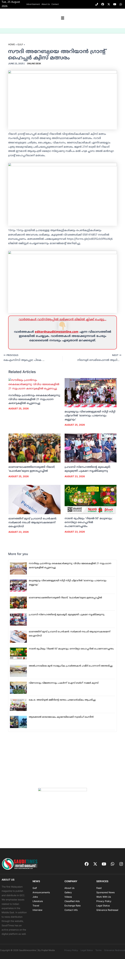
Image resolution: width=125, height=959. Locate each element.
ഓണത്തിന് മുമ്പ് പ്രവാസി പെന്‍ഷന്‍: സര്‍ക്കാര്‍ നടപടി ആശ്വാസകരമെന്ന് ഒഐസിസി (32, 522)
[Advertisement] (62, 760)
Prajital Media (48, 950)
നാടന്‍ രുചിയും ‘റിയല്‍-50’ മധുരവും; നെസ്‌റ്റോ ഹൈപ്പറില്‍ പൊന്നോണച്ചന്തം (88, 522)
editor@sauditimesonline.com (56, 332)
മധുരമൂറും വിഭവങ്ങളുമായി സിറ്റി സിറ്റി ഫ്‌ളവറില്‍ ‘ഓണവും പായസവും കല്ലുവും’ (90, 415)
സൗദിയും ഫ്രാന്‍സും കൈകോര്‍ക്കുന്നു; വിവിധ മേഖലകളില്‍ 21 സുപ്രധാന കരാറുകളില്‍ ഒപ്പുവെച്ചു (34, 399)
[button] (62, 18)
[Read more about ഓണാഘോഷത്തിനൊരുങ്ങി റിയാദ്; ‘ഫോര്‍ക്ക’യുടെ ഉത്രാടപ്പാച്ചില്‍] (34, 448)
